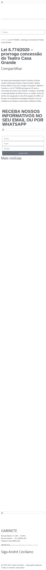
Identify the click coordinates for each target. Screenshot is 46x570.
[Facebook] (9, 24)
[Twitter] (15, 24)
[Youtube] (21, 24)
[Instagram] (3, 24)
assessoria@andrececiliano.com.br (24, 545)
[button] (23, 19)
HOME (3, 40)
